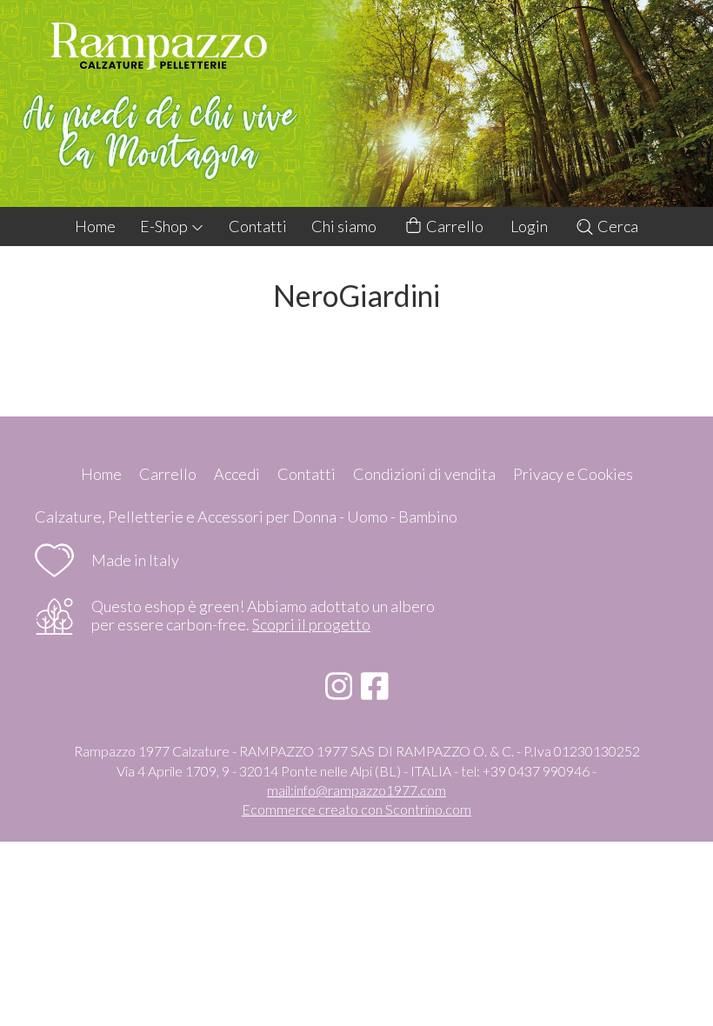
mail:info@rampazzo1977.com (356, 790)
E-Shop (165, 226)
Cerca (616, 226)
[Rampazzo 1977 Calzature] (356, 103)
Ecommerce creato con (356, 809)
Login (529, 226)
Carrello (453, 226)
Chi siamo (343, 226)
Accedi (237, 473)
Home (95, 226)
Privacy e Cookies (573, 473)
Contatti (258, 226)
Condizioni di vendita (424, 473)
